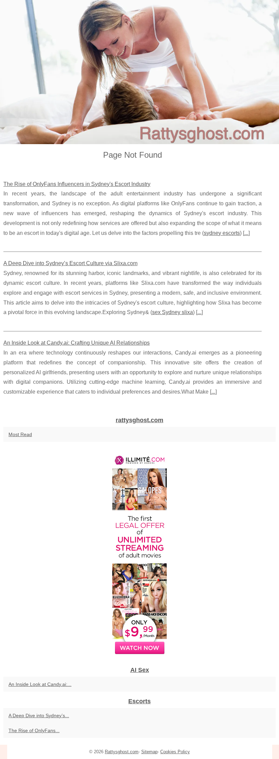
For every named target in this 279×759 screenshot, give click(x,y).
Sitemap (149, 751)
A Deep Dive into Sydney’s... (39, 715)
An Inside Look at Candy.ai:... (40, 684)
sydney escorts (222, 233)
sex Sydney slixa (172, 312)
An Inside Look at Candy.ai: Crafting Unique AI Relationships (76, 343)
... (246, 233)
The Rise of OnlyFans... (34, 730)
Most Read (20, 434)
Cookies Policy (175, 751)
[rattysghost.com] (139, 72)
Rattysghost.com (121, 751)
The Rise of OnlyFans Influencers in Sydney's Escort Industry (76, 184)
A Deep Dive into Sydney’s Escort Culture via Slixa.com (70, 263)
